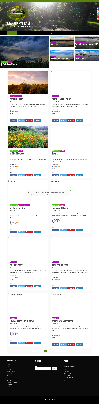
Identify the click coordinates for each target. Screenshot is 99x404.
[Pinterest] (98, 17)
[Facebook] (98, 8)
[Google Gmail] (98, 11)
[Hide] (98, 20)
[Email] (98, 15)
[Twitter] (98, 13)
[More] (98, 19)
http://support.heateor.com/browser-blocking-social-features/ (41, 194)
